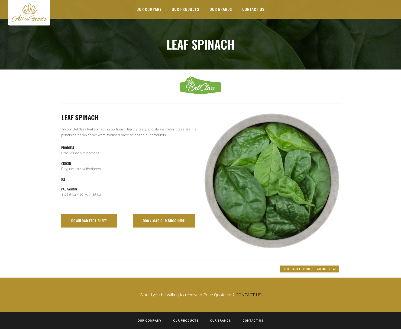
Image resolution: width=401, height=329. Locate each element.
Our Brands (220, 320)
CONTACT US (249, 294)
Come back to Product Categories (307, 269)
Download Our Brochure (164, 220)
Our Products (186, 320)
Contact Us (253, 320)
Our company (150, 320)
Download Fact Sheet (89, 220)
